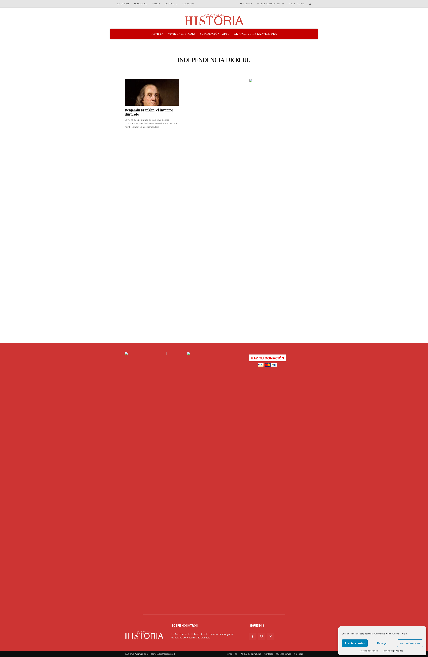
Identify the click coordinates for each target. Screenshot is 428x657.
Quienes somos (283, 653)
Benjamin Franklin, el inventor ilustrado (149, 111)
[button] (310, 4)
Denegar (382, 643)
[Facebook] (252, 636)
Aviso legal (232, 653)
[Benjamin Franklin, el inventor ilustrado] (152, 92)
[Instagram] (261, 636)
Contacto (268, 653)
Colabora (298, 653)
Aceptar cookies (355, 643)
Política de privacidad (393, 650)
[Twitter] (270, 636)
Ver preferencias (410, 643)
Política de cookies (369, 650)
